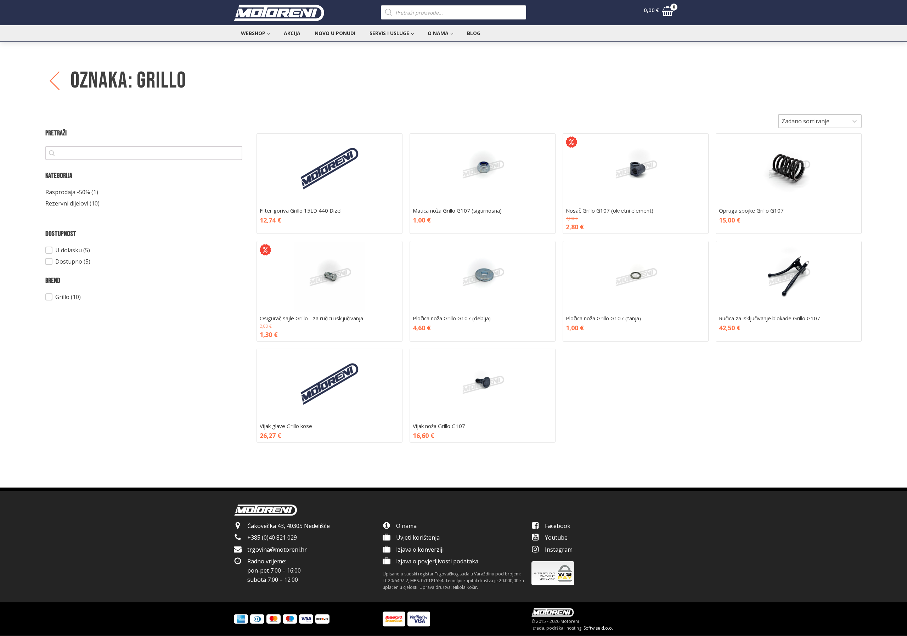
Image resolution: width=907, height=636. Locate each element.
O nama (438, 33)
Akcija (292, 33)
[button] (658, 13)
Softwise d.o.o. (598, 628)
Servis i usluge (389, 33)
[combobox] (813, 121)
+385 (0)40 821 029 (272, 537)
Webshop (253, 33)
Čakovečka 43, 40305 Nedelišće (288, 526)
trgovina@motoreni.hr (277, 549)
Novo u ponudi (335, 33)
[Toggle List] (854, 121)
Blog (473, 33)
